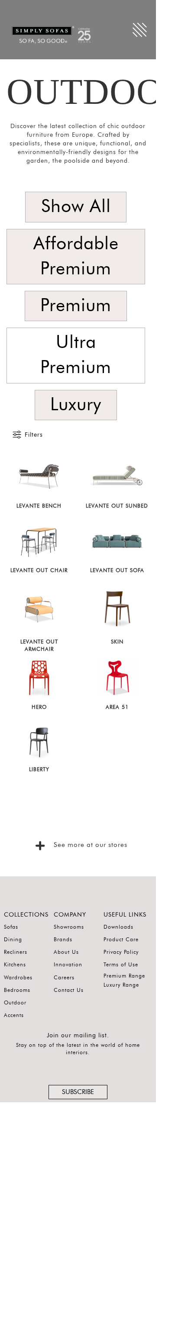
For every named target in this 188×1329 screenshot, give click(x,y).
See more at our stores (89, 845)
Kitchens (15, 964)
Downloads (118, 927)
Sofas (11, 927)
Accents (14, 1015)
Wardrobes (18, 977)
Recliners (15, 952)
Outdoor (15, 1002)
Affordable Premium (76, 256)
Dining (13, 939)
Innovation (68, 964)
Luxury (75, 405)
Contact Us (69, 990)
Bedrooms (17, 990)
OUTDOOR (97, 91)
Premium (75, 306)
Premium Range (124, 975)
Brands (63, 939)
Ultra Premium (75, 355)
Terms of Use (121, 964)
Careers (64, 977)
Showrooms (69, 927)
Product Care (121, 939)
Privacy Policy (121, 952)
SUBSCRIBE (78, 1092)
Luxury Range (121, 985)
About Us (66, 952)
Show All (76, 207)
